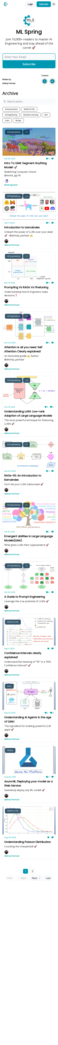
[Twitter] (44, 81)
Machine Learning (30, 115)
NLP (46, 115)
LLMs (7, 120)
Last (48, 878)
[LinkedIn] (52, 81)
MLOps (18, 120)
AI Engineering (11, 115)
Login (30, 4)
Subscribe (43, 4)
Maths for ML (29, 109)
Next (34, 878)
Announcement (11, 109)
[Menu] (54, 3)
